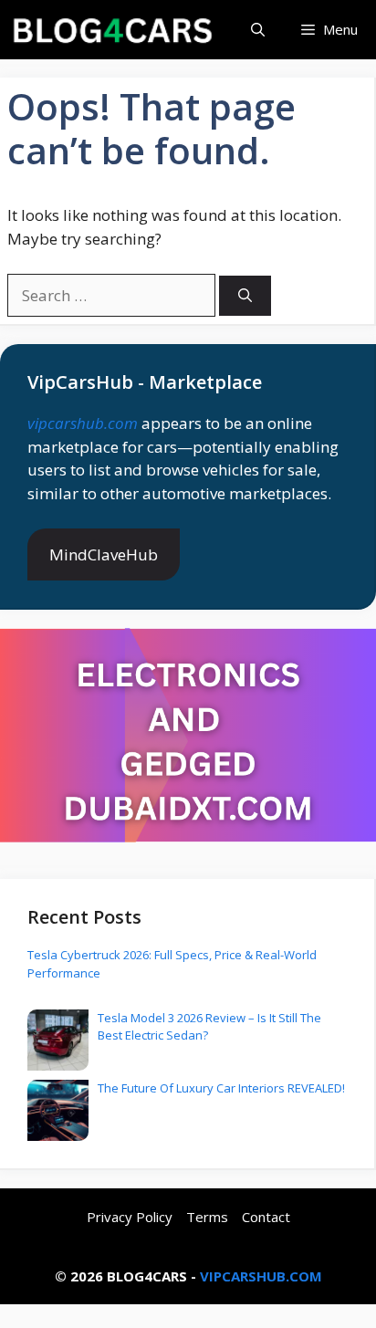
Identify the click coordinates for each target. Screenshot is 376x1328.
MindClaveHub (103, 554)
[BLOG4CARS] (111, 29)
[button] (258, 29)
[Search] (245, 296)
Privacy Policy (129, 1217)
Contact (266, 1217)
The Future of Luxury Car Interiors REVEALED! (221, 1088)
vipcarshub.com (82, 423)
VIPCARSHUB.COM (261, 1276)
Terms (207, 1217)
